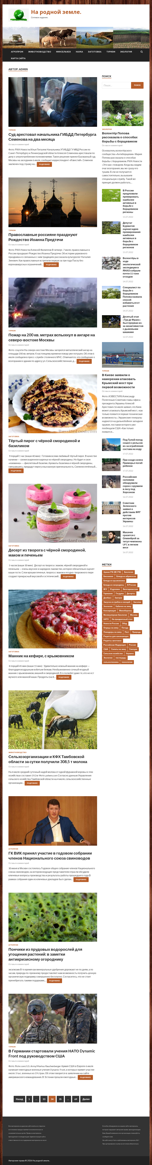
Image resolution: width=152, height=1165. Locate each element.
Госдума (120, 593)
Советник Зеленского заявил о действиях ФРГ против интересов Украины (132, 512)
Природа (136, 632)
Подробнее (44, 164)
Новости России (111, 623)
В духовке (115, 589)
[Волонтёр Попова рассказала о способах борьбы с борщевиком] (123, 126)
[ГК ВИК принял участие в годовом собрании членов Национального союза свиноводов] (52, 822)
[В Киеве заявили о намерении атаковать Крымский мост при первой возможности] (123, 368)
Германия (108, 593)
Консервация (109, 610)
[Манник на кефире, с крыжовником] (52, 620)
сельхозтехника (110, 662)
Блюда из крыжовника (114, 580)
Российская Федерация (114, 645)
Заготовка (94, 52)
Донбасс (107, 598)
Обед (124, 623)
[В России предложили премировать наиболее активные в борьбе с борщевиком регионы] (111, 200)
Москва (133, 615)
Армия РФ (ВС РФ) (112, 572)
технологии (127, 662)
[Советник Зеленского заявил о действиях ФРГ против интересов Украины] (111, 513)
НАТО (106, 619)
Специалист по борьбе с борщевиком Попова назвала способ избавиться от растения (132, 296)
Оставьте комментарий (18, 144)
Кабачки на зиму (123, 606)
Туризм (110, 52)
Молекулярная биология (115, 615)
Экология (126, 52)
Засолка (137, 602)
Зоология (108, 606)
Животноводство (39, 52)
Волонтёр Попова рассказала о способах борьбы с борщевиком (120, 137)
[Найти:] (123, 85)
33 (44, 1099)
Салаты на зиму (118, 649)
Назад (19, 1099)
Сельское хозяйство (113, 653)
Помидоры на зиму (112, 632)
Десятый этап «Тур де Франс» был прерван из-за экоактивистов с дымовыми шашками (133, 324)
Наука (79, 52)
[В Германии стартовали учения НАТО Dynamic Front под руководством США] (52, 1020)
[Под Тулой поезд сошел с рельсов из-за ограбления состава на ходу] (111, 450)
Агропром (17, 52)
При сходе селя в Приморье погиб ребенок (133, 462)
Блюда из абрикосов (126, 576)
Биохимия (108, 576)
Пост (127, 632)
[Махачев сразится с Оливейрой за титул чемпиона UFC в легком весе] (111, 542)
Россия (132, 645)
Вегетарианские (130, 589)
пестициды (121, 658)
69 (75, 1099)
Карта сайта (18, 58)
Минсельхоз (63, 52)
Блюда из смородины (113, 585)
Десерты (131, 593)
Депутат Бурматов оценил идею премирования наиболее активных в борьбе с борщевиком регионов (131, 235)
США (105, 649)
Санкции (133, 649)
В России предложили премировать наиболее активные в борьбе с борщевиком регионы (131, 201)
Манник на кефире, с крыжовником (41, 655)
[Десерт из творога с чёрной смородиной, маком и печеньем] (52, 514)
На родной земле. (56, 12)
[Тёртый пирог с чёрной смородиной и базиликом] (52, 405)
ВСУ (105, 589)
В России (131, 585)
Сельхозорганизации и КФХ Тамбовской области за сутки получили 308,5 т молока (47, 759)
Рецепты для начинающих (116, 636)
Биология (128, 572)
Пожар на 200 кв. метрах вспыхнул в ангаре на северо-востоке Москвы (51, 337)
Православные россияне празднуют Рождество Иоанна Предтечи (42, 237)
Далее (86, 1099)
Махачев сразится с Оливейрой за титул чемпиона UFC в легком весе (132, 540)
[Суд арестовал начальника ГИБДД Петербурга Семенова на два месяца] (52, 103)
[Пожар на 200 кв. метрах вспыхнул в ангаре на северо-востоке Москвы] (52, 304)
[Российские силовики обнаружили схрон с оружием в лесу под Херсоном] (111, 487)
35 (60, 1099)
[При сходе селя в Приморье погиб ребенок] (111, 470)
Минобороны (125, 610)
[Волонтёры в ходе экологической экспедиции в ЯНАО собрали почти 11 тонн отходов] (111, 268)
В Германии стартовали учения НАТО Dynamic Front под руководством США (51, 1053)
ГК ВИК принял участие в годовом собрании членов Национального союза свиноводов (50, 855)
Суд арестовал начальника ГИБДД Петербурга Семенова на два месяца (52, 137)
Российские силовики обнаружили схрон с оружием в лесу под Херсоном (133, 484)
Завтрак (118, 598)
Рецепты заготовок (112, 640)
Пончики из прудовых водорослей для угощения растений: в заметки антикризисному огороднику (45, 954)
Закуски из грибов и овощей (116, 602)
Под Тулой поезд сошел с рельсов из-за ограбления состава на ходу (133, 444)
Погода (125, 628)
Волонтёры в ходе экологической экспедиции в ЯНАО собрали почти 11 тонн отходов (131, 267)
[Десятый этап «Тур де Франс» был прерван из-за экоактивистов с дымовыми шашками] (111, 327)
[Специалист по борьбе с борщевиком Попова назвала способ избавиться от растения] (111, 297)
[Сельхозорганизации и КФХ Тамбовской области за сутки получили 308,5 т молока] (52, 721)
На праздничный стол (122, 619)
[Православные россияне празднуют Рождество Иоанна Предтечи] (52, 203)
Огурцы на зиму (110, 628)
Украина (130, 653)
